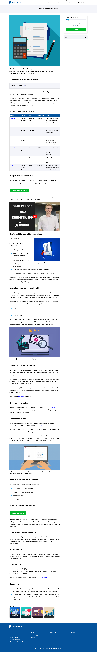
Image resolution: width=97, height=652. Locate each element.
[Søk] (86, 37)
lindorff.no (12, 157)
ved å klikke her (42, 577)
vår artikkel (21, 396)
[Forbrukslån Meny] (48, 2)
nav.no (11, 165)
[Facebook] (52, 637)
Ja (73, 25)
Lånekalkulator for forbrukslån (16, 641)
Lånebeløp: (69, 17)
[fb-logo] (15, 2)
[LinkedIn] (64, 637)
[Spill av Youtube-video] (34, 216)
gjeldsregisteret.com (14, 147)
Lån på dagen (12, 635)
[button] (86, 2)
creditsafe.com (13, 138)
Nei (78, 25)
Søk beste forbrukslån (14, 639)
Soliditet (39, 425)
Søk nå (76, 29)
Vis (24, 85)
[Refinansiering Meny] (58, 2)
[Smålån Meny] (69, 2)
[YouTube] (60, 637)
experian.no (13, 118)
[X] (56, 637)
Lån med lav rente (13, 637)
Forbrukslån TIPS (34, 635)
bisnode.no (12, 128)
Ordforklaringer (33, 637)
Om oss (73, 635)
